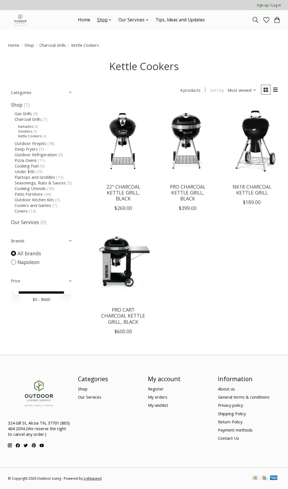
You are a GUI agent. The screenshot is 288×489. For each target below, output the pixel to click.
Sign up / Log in (269, 5)
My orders (157, 397)
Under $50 (24, 171)
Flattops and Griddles (35, 177)
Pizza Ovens (26, 160)
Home (84, 20)
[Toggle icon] (255, 20)
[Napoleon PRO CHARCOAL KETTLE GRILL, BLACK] (187, 141)
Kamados (26, 126)
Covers (21, 211)
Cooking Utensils (30, 188)
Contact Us (228, 438)
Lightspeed (93, 478)
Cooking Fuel (27, 166)
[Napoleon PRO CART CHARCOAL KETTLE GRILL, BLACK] (123, 264)
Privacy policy (230, 405)
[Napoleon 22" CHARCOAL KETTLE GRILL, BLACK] (123, 141)
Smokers (25, 131)
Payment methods (235, 430)
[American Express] (273, 478)
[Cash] (255, 478)
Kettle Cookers (29, 136)
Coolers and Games (33, 205)
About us (226, 389)
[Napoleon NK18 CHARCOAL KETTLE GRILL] (252, 141)
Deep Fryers (26, 149)
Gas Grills (23, 113)
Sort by (217, 90)
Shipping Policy (232, 413)
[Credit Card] (264, 478)
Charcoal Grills (52, 45)
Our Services (25, 222)
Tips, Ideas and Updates (180, 20)
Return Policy (230, 422)
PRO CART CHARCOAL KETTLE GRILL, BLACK (123, 315)
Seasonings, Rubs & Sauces (40, 183)
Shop (29, 45)
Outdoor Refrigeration (36, 154)
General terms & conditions (243, 397)
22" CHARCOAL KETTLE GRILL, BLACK (123, 192)
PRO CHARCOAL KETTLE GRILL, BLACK (188, 192)
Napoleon (28, 262)
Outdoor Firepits (30, 143)
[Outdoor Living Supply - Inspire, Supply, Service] (20, 20)
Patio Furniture (29, 194)
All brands (29, 253)
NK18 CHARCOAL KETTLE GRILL (252, 189)
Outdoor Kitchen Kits (34, 199)
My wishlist (158, 405)
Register (156, 389)
